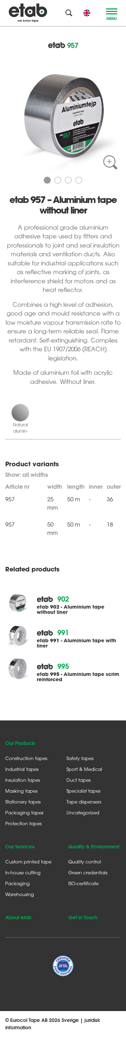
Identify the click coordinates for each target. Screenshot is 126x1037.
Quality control (84, 862)
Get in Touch (82, 917)
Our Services (19, 846)
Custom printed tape (28, 862)
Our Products (20, 743)
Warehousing (19, 894)
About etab (18, 917)
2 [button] (57, 180)
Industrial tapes (21, 769)
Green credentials (87, 872)
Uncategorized (82, 812)
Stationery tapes (23, 802)
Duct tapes (78, 780)
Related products (32, 569)
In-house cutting (23, 872)
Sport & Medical (84, 769)
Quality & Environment (93, 846)
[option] (63, 113)
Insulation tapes (22, 780)
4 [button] (78, 180)
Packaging (17, 883)
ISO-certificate (83, 883)
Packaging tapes (24, 812)
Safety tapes (79, 758)
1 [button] (47, 180)
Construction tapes (26, 758)
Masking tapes (21, 791)
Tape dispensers (83, 802)
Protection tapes (23, 823)
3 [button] (68, 180)
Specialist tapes (83, 791)
